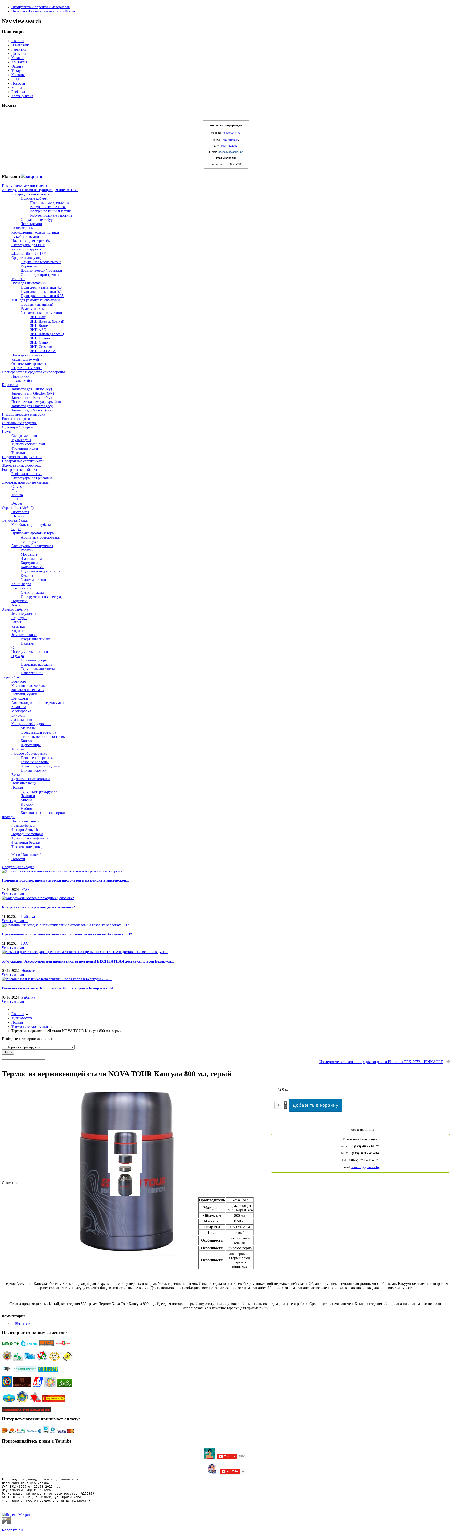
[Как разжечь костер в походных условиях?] (38, 898)
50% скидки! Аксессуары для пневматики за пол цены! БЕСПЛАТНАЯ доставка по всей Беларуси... (88, 961)
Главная (17, 41)
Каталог (17, 58)
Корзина (18, 75)
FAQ (15, 79)
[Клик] (31, 176)
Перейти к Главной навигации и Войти (43, 11)
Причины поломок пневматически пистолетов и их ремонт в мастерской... (65, 880)
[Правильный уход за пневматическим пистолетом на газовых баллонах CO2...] (67, 925)
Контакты (19, 62)
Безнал (16, 87)
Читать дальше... (15, 894)
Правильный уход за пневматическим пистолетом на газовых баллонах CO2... (68, 934)
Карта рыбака (22, 96)
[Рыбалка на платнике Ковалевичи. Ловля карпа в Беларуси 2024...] (57, 979)
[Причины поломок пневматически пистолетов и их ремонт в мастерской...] (64, 871)
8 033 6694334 (229, 139)
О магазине (20, 45)
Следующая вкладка (18, 867)
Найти (8, 1052)
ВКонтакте (22, 1324)
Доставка (18, 54)
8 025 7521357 (228, 145)
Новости (18, 83)
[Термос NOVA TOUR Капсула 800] (125, 1255)
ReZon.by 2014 (13, 1530)
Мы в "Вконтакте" (26, 855)
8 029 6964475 (231, 132)
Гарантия (18, 49)
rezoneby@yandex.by (230, 151)
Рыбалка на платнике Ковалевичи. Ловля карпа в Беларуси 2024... (59, 988)
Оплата (17, 66)
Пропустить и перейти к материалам (40, 7)
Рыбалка (18, 92)
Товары (17, 71)
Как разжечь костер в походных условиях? (38, 907)
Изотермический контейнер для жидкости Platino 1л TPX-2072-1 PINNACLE (381, 1062)
